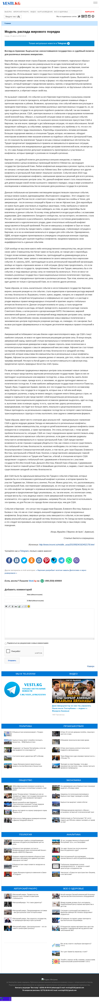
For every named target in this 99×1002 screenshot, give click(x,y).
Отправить (12, 660)
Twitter (79, 16)
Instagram (90, 16)
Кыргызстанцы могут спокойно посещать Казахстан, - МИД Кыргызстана (28, 741)
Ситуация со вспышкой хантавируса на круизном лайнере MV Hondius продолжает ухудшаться (77, 912)
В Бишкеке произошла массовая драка (75, 740)
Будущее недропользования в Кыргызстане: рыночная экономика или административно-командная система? (29, 858)
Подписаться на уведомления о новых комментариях (27, 643)
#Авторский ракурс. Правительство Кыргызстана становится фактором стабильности (26, 896)
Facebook (82, 16)
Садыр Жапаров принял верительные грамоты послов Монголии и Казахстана (27, 765)
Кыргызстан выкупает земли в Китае (74, 802)
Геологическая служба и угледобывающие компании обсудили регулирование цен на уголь (28, 842)
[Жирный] (6, 606)
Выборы (8, 12)
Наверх (90, 666)
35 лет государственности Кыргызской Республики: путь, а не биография (75, 841)
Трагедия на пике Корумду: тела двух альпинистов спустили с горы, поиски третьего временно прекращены (78, 766)
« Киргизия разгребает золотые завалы (52, 570)
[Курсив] (9, 606)
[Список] (25, 606)
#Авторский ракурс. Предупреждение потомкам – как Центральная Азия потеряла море (30, 911)
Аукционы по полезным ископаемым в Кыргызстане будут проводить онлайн (75, 795)
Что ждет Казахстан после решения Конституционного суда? (74, 849)
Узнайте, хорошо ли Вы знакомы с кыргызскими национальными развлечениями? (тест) (78, 960)
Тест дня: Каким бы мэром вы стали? (74, 952)
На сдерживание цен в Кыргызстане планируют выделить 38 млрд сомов (78, 787)
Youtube (86, 16)
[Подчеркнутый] (12, 606)
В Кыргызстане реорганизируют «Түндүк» (28, 732)
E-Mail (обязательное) (35, 601)
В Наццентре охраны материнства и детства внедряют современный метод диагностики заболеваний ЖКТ (77, 928)
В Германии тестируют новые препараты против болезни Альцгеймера (76, 919)
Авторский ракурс (21, 12)
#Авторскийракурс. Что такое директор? (27, 902)
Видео (33, 12)
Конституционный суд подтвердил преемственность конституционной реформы (77, 857)
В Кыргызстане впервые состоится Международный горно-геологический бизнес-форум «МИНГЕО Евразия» (29, 850)
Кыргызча (89, 12)
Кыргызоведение (45, 12)
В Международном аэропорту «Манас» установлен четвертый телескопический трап (77, 811)
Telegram (93, 16)
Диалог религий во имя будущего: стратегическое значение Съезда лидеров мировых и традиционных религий (28, 804)
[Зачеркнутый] (15, 606)
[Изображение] (19, 606)
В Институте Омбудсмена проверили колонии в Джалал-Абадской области (29, 819)
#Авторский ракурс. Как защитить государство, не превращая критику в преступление (30, 919)
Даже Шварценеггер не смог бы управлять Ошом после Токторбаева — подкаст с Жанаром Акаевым (71, 708)
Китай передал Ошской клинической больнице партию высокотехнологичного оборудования (78, 895)
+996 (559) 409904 (53, 581)
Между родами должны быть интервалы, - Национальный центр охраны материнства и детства (77, 904)
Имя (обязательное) (34, 595)
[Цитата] (22, 606)
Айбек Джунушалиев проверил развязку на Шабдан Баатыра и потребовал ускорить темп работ (30, 788)
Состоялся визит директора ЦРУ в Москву (28, 756)
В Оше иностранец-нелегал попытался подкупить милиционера (75, 749)
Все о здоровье (61, 12)
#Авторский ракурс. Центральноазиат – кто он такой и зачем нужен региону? (30, 927)
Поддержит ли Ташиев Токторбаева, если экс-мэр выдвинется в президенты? (29, 749)
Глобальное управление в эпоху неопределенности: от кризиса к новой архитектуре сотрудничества (75, 866)
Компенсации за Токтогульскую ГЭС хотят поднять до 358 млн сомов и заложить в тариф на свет (78, 820)
